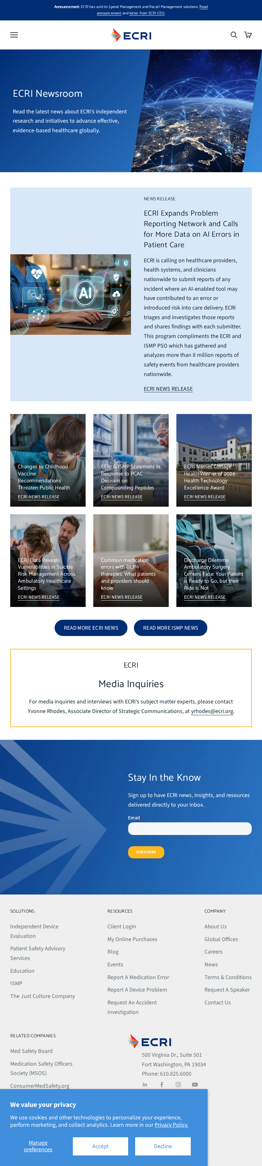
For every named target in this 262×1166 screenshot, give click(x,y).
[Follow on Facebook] (161, 1084)
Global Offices (221, 939)
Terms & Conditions (228, 977)
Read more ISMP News (170, 628)
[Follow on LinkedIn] (145, 1084)
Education (22, 971)
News (211, 965)
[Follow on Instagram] (178, 1084)
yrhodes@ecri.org (212, 711)
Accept (100, 1146)
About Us (215, 927)
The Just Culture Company (42, 996)
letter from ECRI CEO (147, 13)
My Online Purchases (132, 939)
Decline (163, 1146)
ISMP (16, 983)
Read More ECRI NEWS (91, 628)
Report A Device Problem (137, 990)
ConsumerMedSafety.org (39, 1086)
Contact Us (217, 1003)
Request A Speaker (227, 990)
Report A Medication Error (138, 977)
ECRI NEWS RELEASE (168, 389)
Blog (113, 952)
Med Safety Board (31, 1051)
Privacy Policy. (171, 1125)
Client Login (121, 927)
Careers (213, 952)
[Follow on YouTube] (195, 1084)
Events (115, 965)
